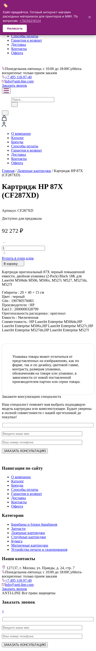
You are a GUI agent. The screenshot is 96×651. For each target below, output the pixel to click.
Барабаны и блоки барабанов (34, 524)
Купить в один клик (18, 258)
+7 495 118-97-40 (18, 77)
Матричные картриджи (29, 545)
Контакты (19, 49)
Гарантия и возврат (26, 40)
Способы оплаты (24, 36)
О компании (21, 134)
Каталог (17, 138)
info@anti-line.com (19, 81)
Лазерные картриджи (34, 171)
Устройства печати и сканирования (39, 549)
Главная (8, 171)
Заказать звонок (14, 85)
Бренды (17, 142)
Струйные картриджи (28, 537)
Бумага (16, 541)
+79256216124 (30, 21)
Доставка (18, 44)
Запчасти (18, 529)
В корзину (11, 264)
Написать (15, 28)
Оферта (17, 53)
